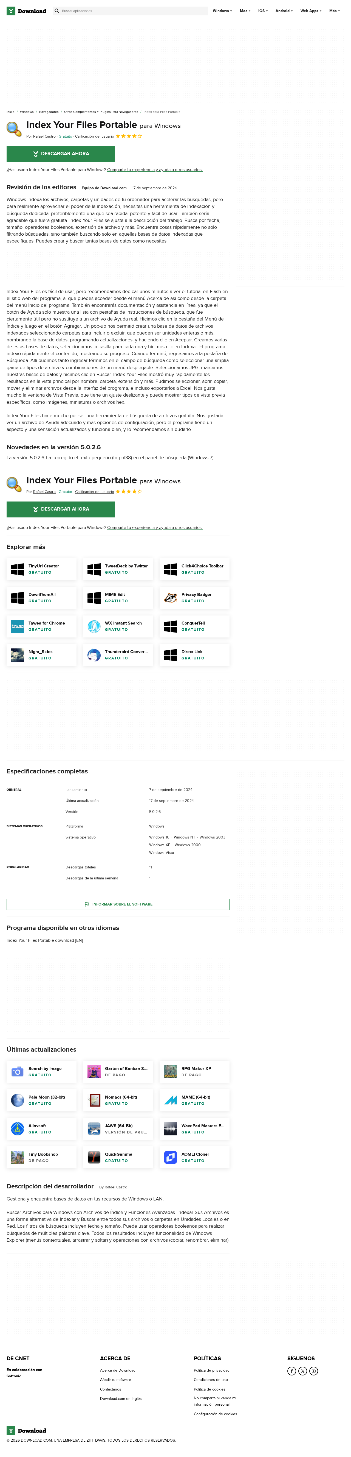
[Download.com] (26, 11)
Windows (221, 11)
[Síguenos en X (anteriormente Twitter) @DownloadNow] (302, 1371)
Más (333, 11)
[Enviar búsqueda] (57, 11)
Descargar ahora (65, 154)
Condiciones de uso (211, 1380)
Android (283, 11)
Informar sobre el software (122, 904)
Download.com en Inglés (121, 1399)
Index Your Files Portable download (40, 940)
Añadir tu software (115, 1380)
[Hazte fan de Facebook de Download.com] (291, 1371)
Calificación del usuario (94, 136)
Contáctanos (110, 1389)
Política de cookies (209, 1389)
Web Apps (309, 11)
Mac (243, 11)
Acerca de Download (117, 1370)
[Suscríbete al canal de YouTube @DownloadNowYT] (313, 1371)
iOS (261, 11)
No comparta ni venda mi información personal (215, 1401)
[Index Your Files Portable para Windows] (14, 129)
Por (41, 136)
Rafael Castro (116, 1187)
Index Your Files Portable (103, 125)
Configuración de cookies (215, 1414)
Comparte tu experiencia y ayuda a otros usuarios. (155, 169)
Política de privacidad (212, 1370)
